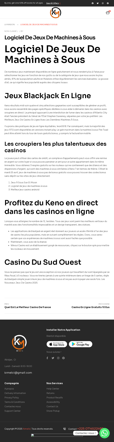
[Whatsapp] (104, 433)
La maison (9, 24)
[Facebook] (92, 3)
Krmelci (27, 428)
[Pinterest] (108, 3)
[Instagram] (102, 3)
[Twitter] (97, 3)
